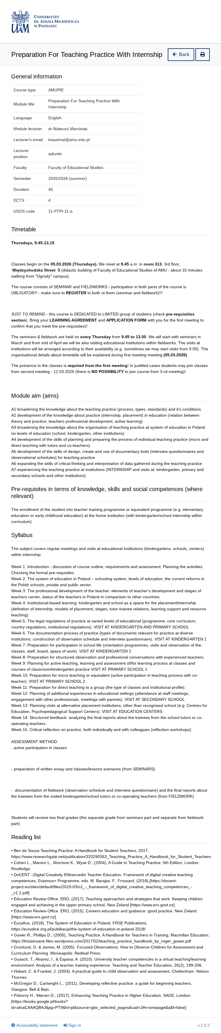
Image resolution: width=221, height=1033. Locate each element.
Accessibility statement (37, 1025)
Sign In (74, 1025)
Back (184, 54)
